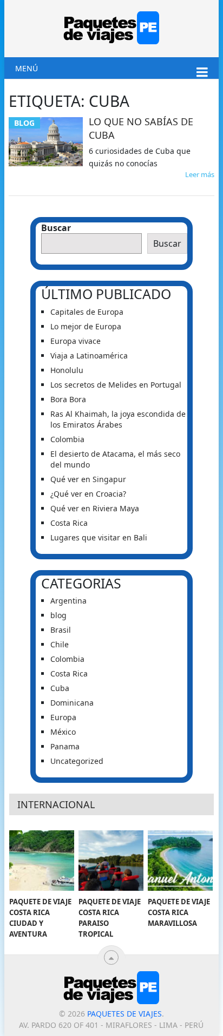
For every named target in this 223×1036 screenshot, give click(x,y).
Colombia (67, 439)
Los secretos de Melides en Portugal (115, 385)
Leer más (199, 174)
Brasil (60, 630)
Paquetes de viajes (124, 1013)
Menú (26, 68)
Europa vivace (75, 341)
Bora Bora (68, 399)
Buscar (56, 227)
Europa (63, 717)
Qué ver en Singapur (88, 479)
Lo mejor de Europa (85, 326)
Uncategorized (76, 761)
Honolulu (68, 370)
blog (58, 615)
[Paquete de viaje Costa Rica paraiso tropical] (110, 860)
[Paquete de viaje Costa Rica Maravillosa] (180, 860)
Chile (59, 644)
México (63, 732)
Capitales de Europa (86, 312)
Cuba (59, 688)
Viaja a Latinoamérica (89, 355)
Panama (65, 746)
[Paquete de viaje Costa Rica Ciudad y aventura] (41, 860)
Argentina (68, 600)
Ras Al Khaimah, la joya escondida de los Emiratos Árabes (118, 419)
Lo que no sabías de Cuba (141, 128)
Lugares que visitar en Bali (98, 537)
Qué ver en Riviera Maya (94, 508)
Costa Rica (69, 523)
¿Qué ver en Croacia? (88, 494)
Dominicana (72, 703)
